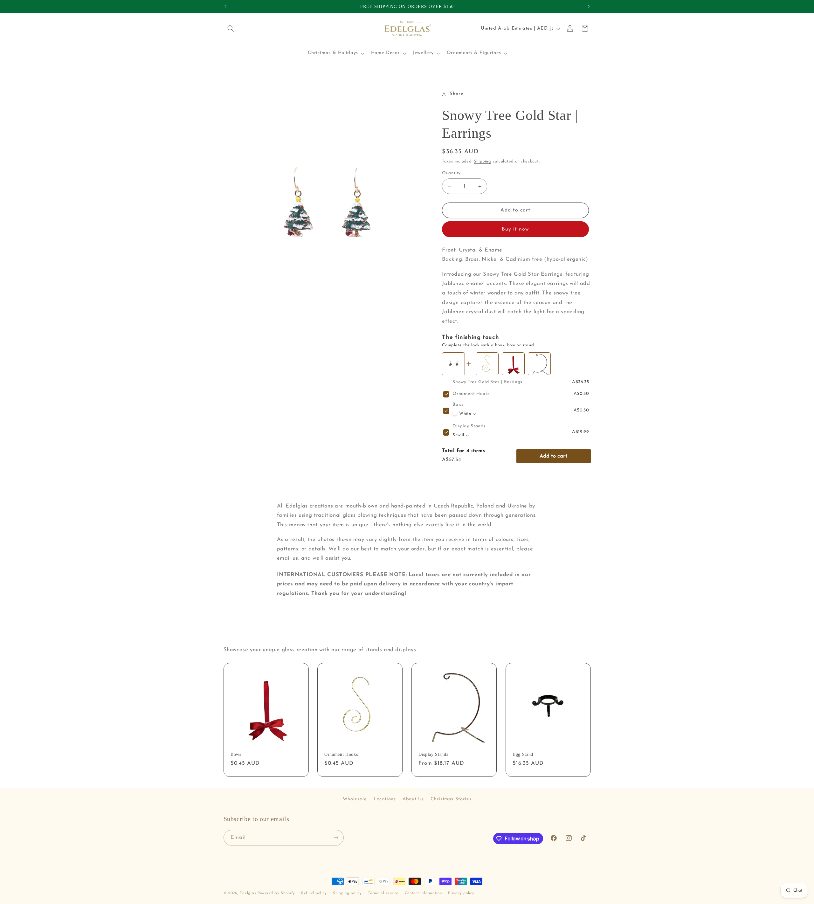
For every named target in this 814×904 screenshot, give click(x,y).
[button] (231, 28)
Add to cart (553, 456)
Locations (385, 799)
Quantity (451, 173)
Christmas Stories (451, 799)
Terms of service (383, 893)
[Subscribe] (335, 837)
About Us (413, 799)
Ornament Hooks (471, 394)
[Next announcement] (589, 6)
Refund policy (314, 893)
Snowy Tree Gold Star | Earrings (487, 382)
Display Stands (469, 426)
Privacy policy (461, 893)
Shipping (482, 162)
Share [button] (456, 94)
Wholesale (355, 799)
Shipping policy (347, 893)
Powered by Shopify (276, 893)
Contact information (423, 893)
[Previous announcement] (225, 6)
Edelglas (248, 893)
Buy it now (515, 229)
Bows (458, 405)
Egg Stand (523, 754)
